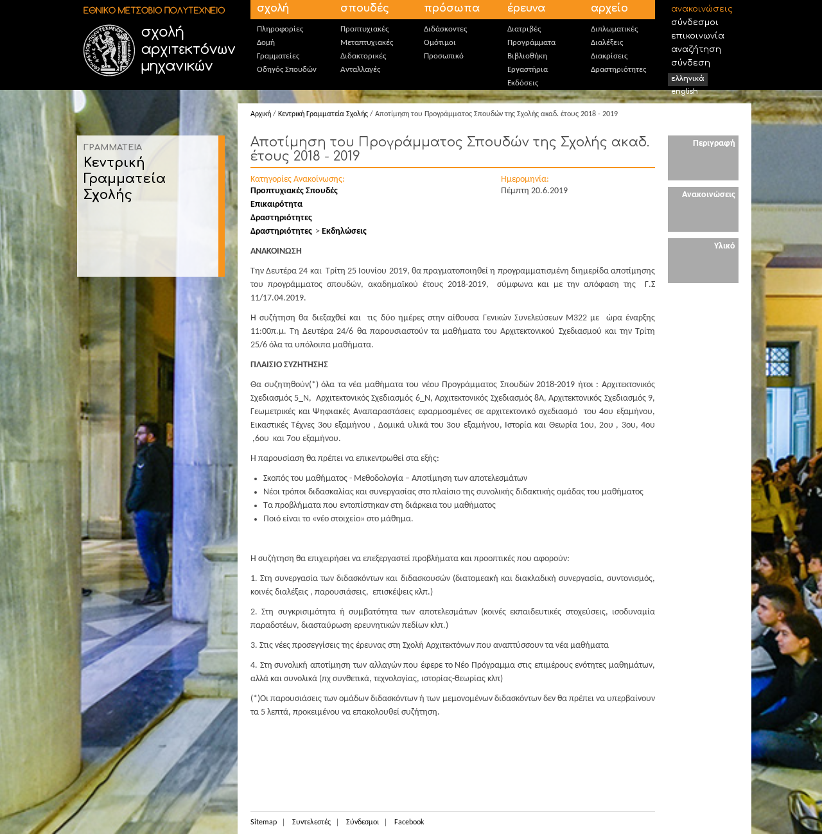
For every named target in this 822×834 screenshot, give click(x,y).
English (684, 91)
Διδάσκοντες (445, 29)
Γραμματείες (278, 56)
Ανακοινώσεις (702, 8)
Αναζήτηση (696, 49)
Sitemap (263, 822)
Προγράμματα (531, 43)
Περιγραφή (714, 143)
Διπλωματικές (614, 29)
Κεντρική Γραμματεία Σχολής (124, 178)
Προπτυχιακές (364, 29)
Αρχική (260, 114)
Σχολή (273, 8)
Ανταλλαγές (360, 69)
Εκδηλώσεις (344, 231)
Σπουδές (364, 8)
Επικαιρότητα (276, 204)
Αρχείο (609, 8)
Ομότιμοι (440, 43)
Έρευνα (526, 8)
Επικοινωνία (697, 35)
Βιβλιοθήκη (527, 56)
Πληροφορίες (280, 29)
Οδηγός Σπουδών (287, 69)
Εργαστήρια (527, 69)
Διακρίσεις (609, 56)
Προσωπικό (444, 56)
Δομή (266, 43)
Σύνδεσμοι (695, 22)
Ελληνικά (687, 78)
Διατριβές (524, 29)
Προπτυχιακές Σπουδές (294, 191)
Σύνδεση (690, 62)
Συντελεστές (311, 822)
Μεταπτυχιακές (366, 43)
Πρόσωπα (452, 8)
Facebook (409, 822)
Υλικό (724, 246)
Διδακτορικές (363, 56)
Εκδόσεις (522, 83)
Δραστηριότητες (618, 69)
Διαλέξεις (607, 43)
